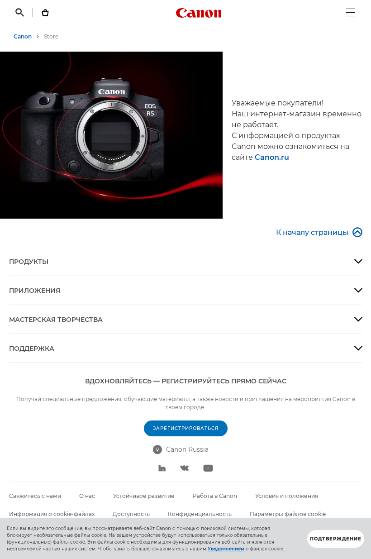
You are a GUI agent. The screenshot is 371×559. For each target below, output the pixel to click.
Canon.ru (272, 157)
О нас (87, 495)
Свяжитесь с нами (35, 495)
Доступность (131, 514)
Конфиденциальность (200, 514)
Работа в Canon (215, 495)
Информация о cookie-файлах (52, 514)
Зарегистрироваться (186, 428)
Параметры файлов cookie (288, 514)
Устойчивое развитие (144, 495)
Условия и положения (286, 495)
